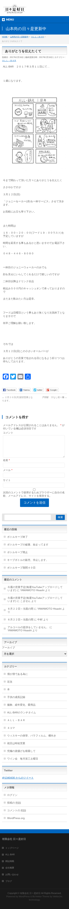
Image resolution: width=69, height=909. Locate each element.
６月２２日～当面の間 (20, 608)
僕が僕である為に (17, 673)
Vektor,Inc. (58, 896)
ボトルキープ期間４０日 (21, 567)
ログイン (12, 794)
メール (7, 470)
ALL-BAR (10, 854)
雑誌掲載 (9, 861)
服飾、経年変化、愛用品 (21, 704)
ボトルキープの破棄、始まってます (27, 544)
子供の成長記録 (16, 697)
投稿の (14, 802)
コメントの (16, 810)
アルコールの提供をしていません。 (28, 627)
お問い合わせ (12, 874)
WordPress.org (16, 818)
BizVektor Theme (40, 896)
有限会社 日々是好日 (30, 893)
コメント (8, 432)
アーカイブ (8, 647)
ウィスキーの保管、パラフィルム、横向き (31, 735)
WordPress (24, 896)
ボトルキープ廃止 (17, 552)
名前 (6, 460)
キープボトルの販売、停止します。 (27, 559)
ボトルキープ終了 (17, 536)
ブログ (8, 881)
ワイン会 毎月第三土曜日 (22, 758)
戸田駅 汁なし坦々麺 (54, 397)
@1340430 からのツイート (18, 777)
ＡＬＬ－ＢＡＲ (9, 60)
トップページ (12, 848)
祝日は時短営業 (16, 743)
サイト (7, 480)
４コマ (11, 727)
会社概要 (9, 867)
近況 (9, 681)
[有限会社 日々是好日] (14, 10)
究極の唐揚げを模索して (21, 750)
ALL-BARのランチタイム (22, 712)
